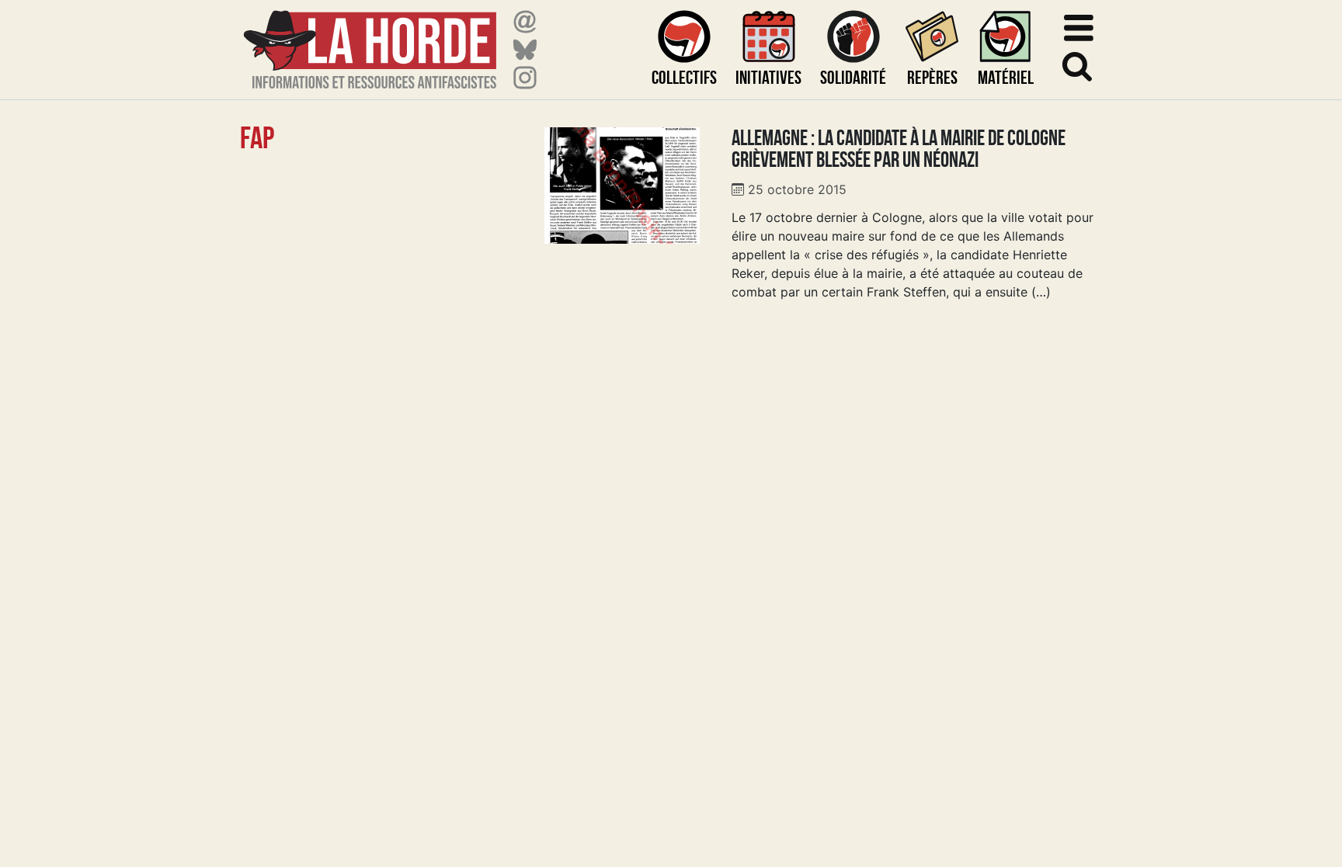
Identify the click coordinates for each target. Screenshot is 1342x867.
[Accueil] (370, 40)
